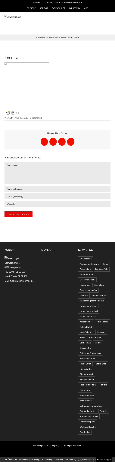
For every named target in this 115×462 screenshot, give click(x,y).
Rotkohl (103, 385)
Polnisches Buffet (88, 358)
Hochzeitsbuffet (99, 295)
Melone (98, 343)
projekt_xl (56, 445)
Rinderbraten (86, 369)
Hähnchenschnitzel (89, 311)
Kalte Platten (103, 322)
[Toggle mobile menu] (109, 22)
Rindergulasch (86, 374)
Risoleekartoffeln (88, 385)
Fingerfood (85, 285)
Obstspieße (85, 348)
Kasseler (101, 332)
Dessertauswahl (87, 280)
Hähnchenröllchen (88, 306)
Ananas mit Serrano (89, 264)
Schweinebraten (87, 395)
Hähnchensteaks (88, 316)
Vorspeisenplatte (88, 422)
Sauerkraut (85, 390)
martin (10, 118)
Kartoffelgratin (86, 332)
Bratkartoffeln (101, 269)
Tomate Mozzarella (89, 416)
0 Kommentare (36, 118)
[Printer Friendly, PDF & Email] (12, 112)
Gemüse (84, 295)
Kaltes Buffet (86, 327)
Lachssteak (85, 343)
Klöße (82, 337)
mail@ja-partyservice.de (72, 2)
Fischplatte (99, 285)
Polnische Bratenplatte (90, 353)
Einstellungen (103, 459)
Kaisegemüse (86, 322)
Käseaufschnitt (96, 337)
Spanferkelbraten (88, 411)
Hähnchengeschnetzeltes (92, 301)
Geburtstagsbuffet (88, 290)
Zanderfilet (85, 432)
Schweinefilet (86, 401)
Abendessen (86, 259)
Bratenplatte (85, 269)
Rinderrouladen (87, 379)
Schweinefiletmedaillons (91, 406)
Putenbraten (100, 364)
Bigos (105, 264)
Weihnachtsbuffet (88, 427)
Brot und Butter (87, 274)
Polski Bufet (85, 364)
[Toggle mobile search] (104, 22)
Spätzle (103, 411)
